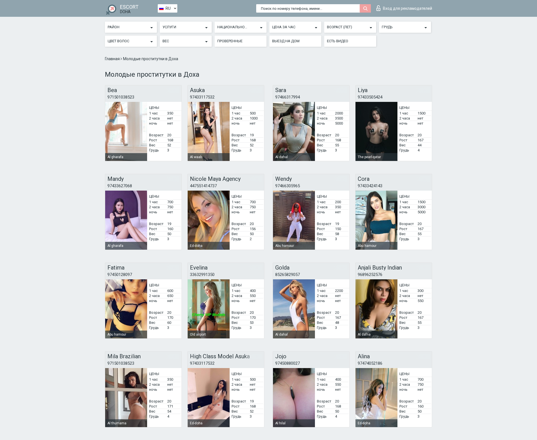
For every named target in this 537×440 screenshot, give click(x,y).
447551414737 (203, 185)
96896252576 (370, 274)
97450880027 (287, 363)
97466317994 (287, 97)
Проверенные (229, 41)
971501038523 (120, 97)
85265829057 (287, 274)
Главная (113, 59)
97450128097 (119, 274)
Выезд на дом (286, 41)
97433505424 (370, 97)
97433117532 (202, 97)
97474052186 (370, 363)
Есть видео (337, 41)
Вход (407, 8)
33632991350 (202, 274)
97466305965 (287, 185)
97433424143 (370, 185)
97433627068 (119, 185)
